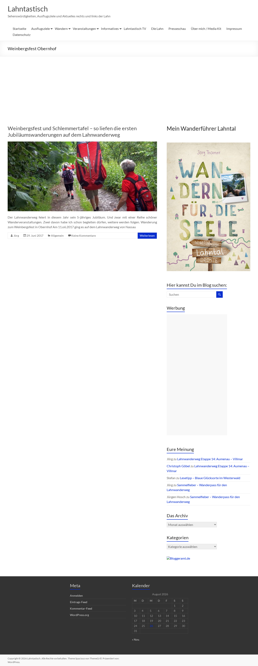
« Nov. (135, 639)
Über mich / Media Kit (206, 28)
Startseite (19, 28)
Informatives (110, 28)
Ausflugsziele (40, 28)
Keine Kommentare (83, 235)
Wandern (61, 28)
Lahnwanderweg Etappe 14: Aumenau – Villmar (210, 459)
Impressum (234, 28)
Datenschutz (21, 34)
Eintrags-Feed (78, 602)
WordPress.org (79, 615)
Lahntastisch (28, 8)
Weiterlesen (147, 235)
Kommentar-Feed (81, 608)
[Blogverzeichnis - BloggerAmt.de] (178, 558)
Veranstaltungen (84, 28)
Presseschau (177, 28)
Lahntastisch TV (135, 28)
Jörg (16, 235)
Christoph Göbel (178, 466)
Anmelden (76, 595)
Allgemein (57, 235)
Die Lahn (157, 28)
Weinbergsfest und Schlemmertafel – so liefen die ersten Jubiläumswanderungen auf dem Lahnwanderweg (72, 131)
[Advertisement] (129, 86)
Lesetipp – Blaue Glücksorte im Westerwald (210, 478)
